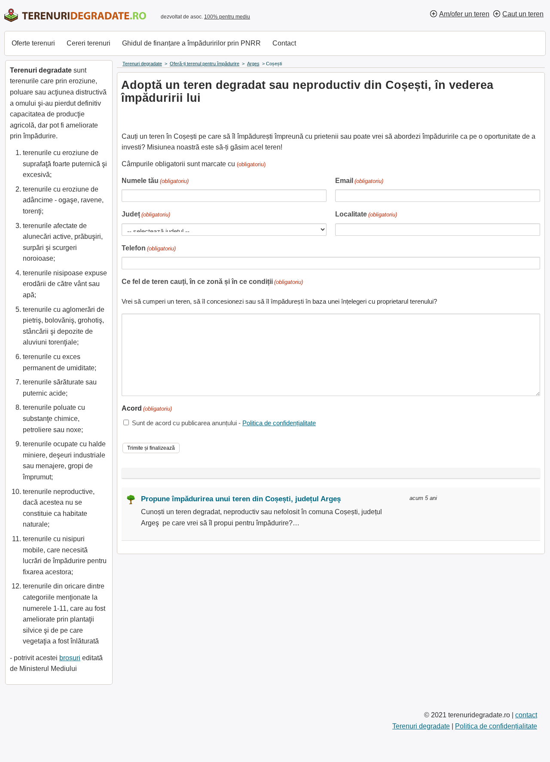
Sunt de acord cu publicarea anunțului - (224, 423)
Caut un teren (523, 14)
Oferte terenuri (33, 43)
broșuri (69, 657)
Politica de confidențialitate (279, 423)
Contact (284, 43)
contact (526, 715)
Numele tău (155, 180)
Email (359, 180)
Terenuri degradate (421, 726)
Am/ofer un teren (464, 14)
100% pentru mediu (227, 17)
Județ (146, 214)
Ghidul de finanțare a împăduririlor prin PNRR (191, 43)
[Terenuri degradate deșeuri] (75, 15)
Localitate (366, 214)
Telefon (149, 248)
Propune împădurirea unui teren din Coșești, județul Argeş (241, 499)
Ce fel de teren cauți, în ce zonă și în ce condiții (212, 281)
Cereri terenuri (88, 43)
